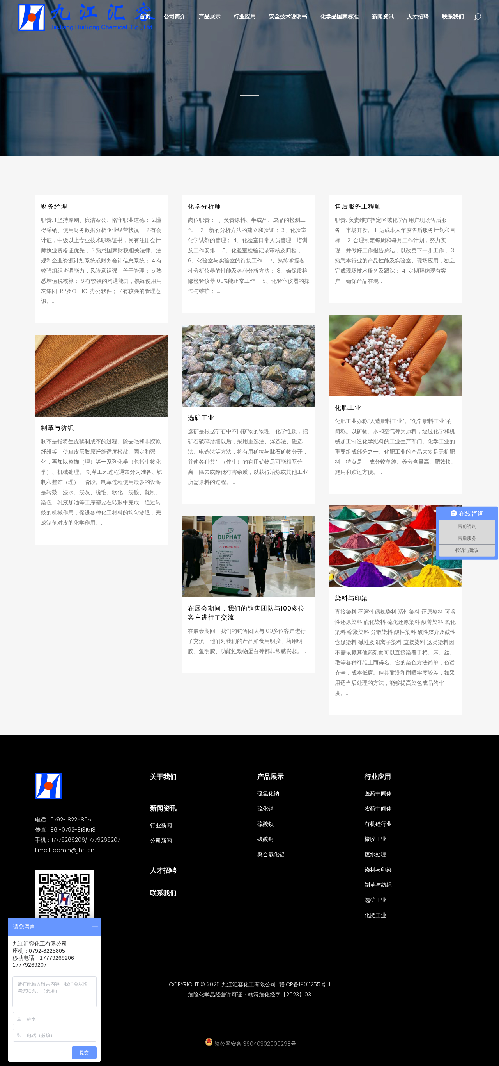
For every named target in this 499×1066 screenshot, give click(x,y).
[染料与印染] (395, 546)
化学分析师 (204, 206)
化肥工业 (348, 407)
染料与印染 (351, 598)
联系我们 (163, 893)
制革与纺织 (57, 427)
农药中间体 (378, 808)
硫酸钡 (265, 824)
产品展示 (270, 776)
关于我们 (163, 776)
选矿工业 (201, 417)
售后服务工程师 (358, 206)
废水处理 (375, 854)
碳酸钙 (265, 839)
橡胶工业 (375, 839)
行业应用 (378, 776)
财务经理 (54, 206)
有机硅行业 (378, 824)
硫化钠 (265, 808)
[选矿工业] (248, 366)
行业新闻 (161, 825)
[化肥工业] (395, 355)
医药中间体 (378, 793)
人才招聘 (163, 870)
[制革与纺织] (101, 376)
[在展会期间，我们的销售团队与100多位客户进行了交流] (248, 556)
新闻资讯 (163, 808)
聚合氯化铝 (271, 854)
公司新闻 (161, 841)
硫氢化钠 (268, 793)
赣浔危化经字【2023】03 (279, 994)
